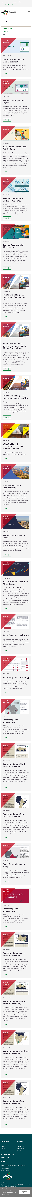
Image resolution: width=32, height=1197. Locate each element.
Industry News (20, 1146)
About (2, 1144)
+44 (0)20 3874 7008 (7, 1154)
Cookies (3, 1148)
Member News (20, 1144)
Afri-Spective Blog (21, 1148)
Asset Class (6, 22)
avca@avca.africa (6, 1157)
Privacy (2, 1146)
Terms (2, 1150)
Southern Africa (7, 28)
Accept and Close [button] (24, 1192)
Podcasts (19, 1150)
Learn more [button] (5, 1194)
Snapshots (6, 25)
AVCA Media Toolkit (16, 2)
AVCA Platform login (8, 4)
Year (4, 34)
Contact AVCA (5, 2)
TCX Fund (6, 31)
